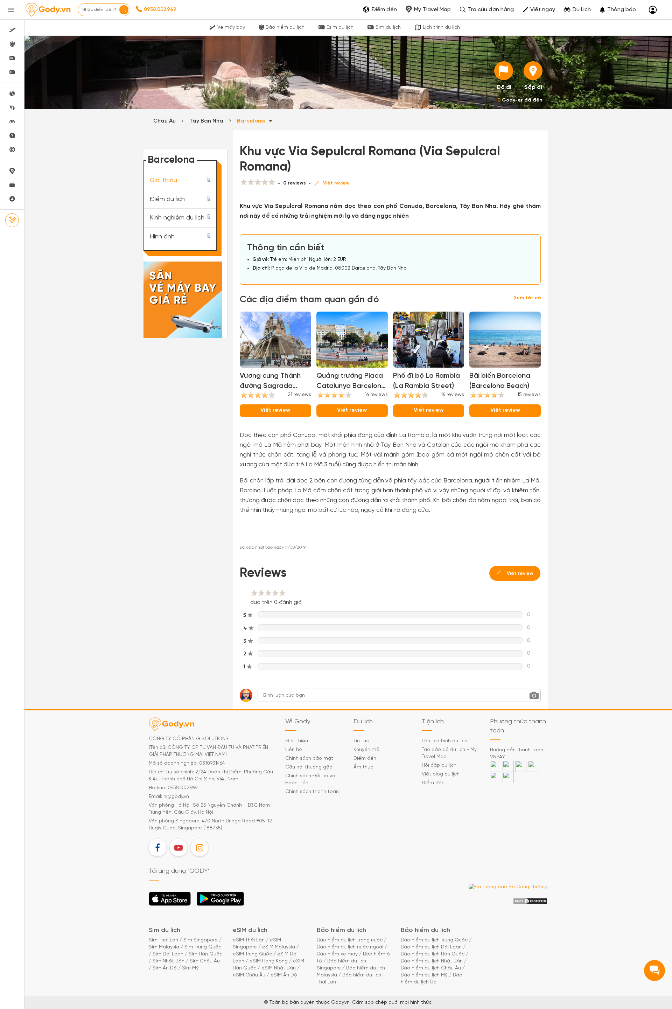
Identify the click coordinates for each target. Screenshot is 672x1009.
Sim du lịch (388, 27)
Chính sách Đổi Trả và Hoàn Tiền (310, 779)
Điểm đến (365, 758)
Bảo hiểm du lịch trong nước (350, 940)
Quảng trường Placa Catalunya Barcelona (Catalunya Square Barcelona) (351, 381)
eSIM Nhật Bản (278, 968)
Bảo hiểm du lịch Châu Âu (431, 968)
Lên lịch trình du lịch (444, 741)
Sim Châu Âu (205, 961)
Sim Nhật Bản (168, 961)
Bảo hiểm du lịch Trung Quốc (434, 940)
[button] (617, 9)
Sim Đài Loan (168, 954)
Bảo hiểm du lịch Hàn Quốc (432, 954)
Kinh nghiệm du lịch (177, 218)
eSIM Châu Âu (249, 975)
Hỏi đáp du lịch (439, 765)
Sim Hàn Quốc (205, 954)
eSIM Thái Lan (249, 940)
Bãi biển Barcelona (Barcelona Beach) (499, 381)
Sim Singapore (200, 940)
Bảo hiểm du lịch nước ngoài (350, 947)
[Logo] (48, 10)
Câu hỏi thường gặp (308, 767)
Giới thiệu (163, 180)
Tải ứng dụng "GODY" (170, 901)
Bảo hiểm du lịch (285, 27)
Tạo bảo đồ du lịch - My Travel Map (449, 753)
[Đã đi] (503, 70)
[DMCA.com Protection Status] (530, 901)
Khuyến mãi (367, 749)
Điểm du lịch (167, 199)
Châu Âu (164, 121)
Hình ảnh (162, 237)
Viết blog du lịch (441, 774)
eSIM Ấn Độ (284, 975)
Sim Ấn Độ (165, 968)
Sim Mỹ (190, 968)
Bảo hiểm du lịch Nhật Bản (432, 961)
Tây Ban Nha (206, 121)
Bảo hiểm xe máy (337, 954)
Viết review (336, 183)
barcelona (251, 121)
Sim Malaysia (164, 947)
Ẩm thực (363, 767)
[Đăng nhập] (652, 10)
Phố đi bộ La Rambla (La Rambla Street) (426, 381)
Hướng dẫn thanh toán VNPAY (516, 753)
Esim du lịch (340, 27)
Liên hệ (293, 749)
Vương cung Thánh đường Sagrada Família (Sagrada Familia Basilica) (270, 381)
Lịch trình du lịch (441, 27)
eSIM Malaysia (278, 947)
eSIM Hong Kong (269, 961)
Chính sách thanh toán (312, 791)
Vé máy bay (231, 27)
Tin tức (361, 741)
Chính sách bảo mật (309, 758)
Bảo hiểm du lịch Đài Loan (431, 947)
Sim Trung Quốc (202, 947)
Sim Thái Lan (163, 940)
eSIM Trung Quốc (252, 954)
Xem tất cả (527, 298)
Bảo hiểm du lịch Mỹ (424, 975)
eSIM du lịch (250, 930)
